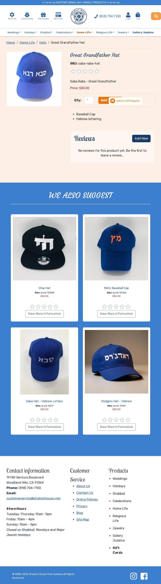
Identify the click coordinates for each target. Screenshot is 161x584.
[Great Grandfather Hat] (34, 79)
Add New (141, 138)
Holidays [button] (30, 32)
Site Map (82, 519)
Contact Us (84, 493)
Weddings (120, 479)
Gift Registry (43, 19)
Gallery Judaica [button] (143, 32)
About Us (12, 19)
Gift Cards (58, 19)
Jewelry (118, 528)
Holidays (119, 486)
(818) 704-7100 (110, 16)
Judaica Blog (27, 19)
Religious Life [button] (104, 32)
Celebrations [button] (64, 32)
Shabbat (119, 493)
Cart (138, 17)
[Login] (128, 14)
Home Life (120, 508)
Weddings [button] (13, 32)
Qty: (77, 100)
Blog (79, 513)
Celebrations (122, 501)
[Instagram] (133, 576)
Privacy (81, 506)
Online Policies (87, 499)
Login (128, 19)
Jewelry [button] (122, 32)
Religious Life (119, 518)
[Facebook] (144, 576)
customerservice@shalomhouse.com (33, 498)
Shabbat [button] (45, 32)
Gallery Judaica (119, 538)
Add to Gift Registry (128, 100)
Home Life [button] (84, 32)
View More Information (44, 314)
